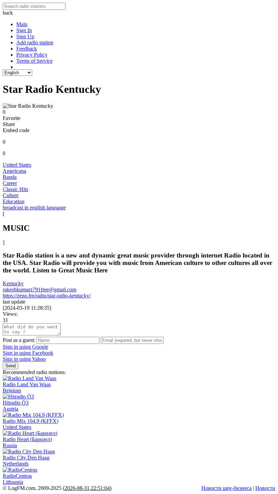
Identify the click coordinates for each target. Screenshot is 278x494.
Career (10, 183)
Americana (14, 171)
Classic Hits (15, 189)
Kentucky (13, 283)
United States (17, 165)
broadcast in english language (34, 207)
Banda (10, 177)
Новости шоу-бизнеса (226, 488)
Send (10, 365)
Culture (11, 195)
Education (13, 201)
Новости (265, 488)
